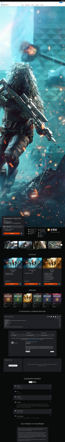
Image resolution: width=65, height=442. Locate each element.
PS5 (6, 2)
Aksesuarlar (16, 2)
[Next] (61, 245)
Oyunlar (9, 2)
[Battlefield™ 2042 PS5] (11, 245)
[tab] (30, 382)
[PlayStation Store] (5, 5)
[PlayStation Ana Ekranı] (1, 2)
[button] (43, 233)
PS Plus (13, 2)
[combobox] (18, 335)
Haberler (20, 2)
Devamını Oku (28, 349)
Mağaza (4, 2)
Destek (24, 2)
